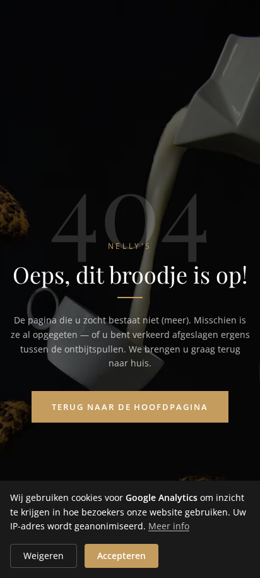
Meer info (168, 526)
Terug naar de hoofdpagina (130, 406)
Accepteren (121, 556)
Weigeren (43, 556)
